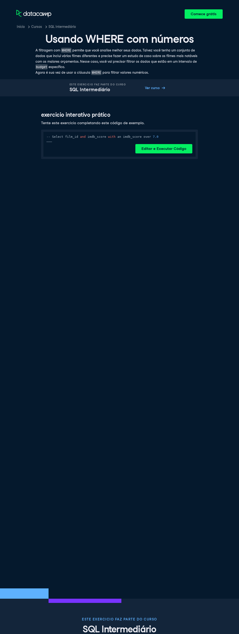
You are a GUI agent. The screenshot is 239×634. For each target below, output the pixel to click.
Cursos (36, 27)
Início (21, 27)
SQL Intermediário (62, 27)
